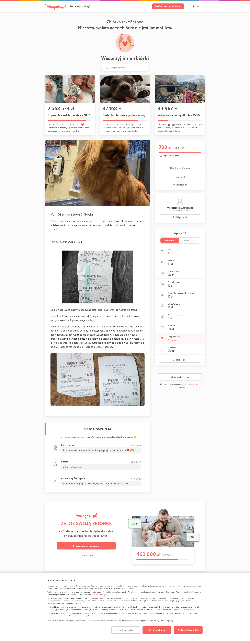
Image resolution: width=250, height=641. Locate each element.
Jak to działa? (86, 555)
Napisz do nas (180, 387)
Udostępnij (179, 177)
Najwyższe (189, 240)
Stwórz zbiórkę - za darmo (168, 6)
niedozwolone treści (191, 384)
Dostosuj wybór (126, 630)
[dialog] (125, 607)
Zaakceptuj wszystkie (188, 630)
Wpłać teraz (173, 340)
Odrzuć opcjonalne (157, 630)
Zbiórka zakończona (180, 168)
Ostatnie (169, 240)
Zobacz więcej (180, 359)
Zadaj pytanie (180, 217)
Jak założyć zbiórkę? (80, 6)
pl (194, 6)
